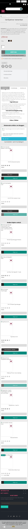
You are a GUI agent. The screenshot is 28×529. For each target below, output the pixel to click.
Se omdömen (23, 25)
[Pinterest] (16, 516)
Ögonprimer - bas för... (14, 405)
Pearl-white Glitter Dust (14, 470)
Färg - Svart (9, 174)
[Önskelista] (24, 4)
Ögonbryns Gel (14, 336)
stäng (13, 526)
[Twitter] (11, 516)
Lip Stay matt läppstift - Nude (14, 272)
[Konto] (25, 4)
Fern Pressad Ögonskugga (14, 304)
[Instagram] (19, 516)
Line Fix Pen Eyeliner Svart (14, 198)
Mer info (20, 524)
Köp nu (13, 52)
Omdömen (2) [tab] (23, 88)
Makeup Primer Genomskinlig (14, 373)
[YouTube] (14, 516)
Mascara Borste (14, 437)
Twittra (6, 66)
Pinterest (10, 66)
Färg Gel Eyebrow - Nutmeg (9, 349)
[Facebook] (8, 516)
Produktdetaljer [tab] (14, 88)
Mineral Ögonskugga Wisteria (14, 239)
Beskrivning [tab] (5, 88)
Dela (2, 66)
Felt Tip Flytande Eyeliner (14, 162)
